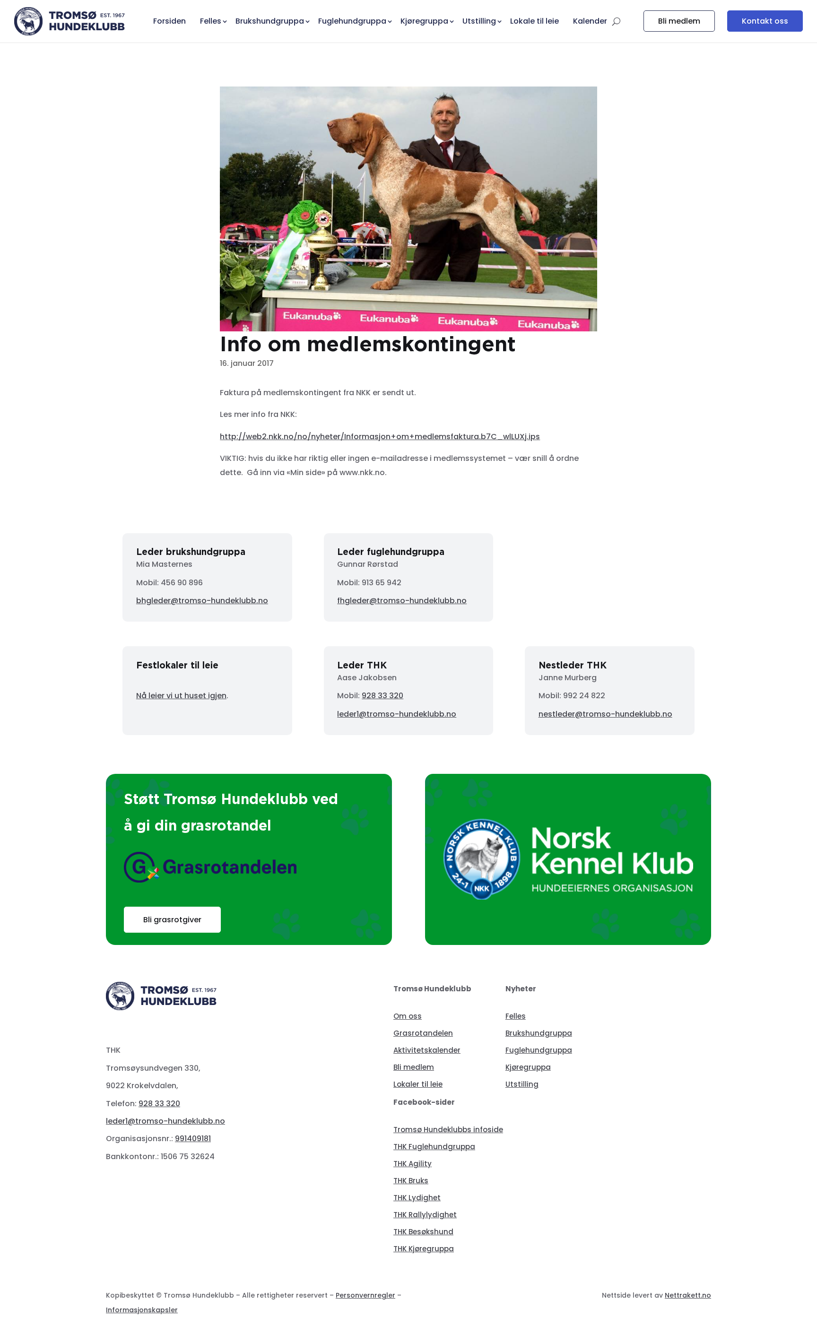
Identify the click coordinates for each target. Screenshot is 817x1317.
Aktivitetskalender (427, 1050)
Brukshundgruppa (538, 1033)
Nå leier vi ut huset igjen (181, 695)
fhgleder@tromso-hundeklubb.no (402, 600)
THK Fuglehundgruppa (434, 1147)
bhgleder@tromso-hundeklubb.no (202, 600)
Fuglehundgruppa (538, 1050)
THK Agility (412, 1164)
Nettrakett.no (688, 1295)
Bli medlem (679, 21)
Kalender (590, 21)
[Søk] (616, 21)
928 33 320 (382, 695)
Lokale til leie (534, 21)
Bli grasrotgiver (172, 919)
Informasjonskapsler (142, 1310)
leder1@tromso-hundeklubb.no (396, 714)
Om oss (407, 1016)
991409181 (193, 1138)
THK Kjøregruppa (423, 1249)
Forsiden (169, 21)
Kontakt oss (765, 21)
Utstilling (522, 1084)
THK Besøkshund (423, 1232)
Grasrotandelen (423, 1033)
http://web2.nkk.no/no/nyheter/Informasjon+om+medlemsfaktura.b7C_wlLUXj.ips (380, 436)
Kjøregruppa (528, 1067)
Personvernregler (365, 1295)
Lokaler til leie (418, 1084)
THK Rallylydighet (425, 1215)
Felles (515, 1016)
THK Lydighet (417, 1198)
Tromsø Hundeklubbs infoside (448, 1130)
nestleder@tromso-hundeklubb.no (605, 714)
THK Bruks (410, 1181)
